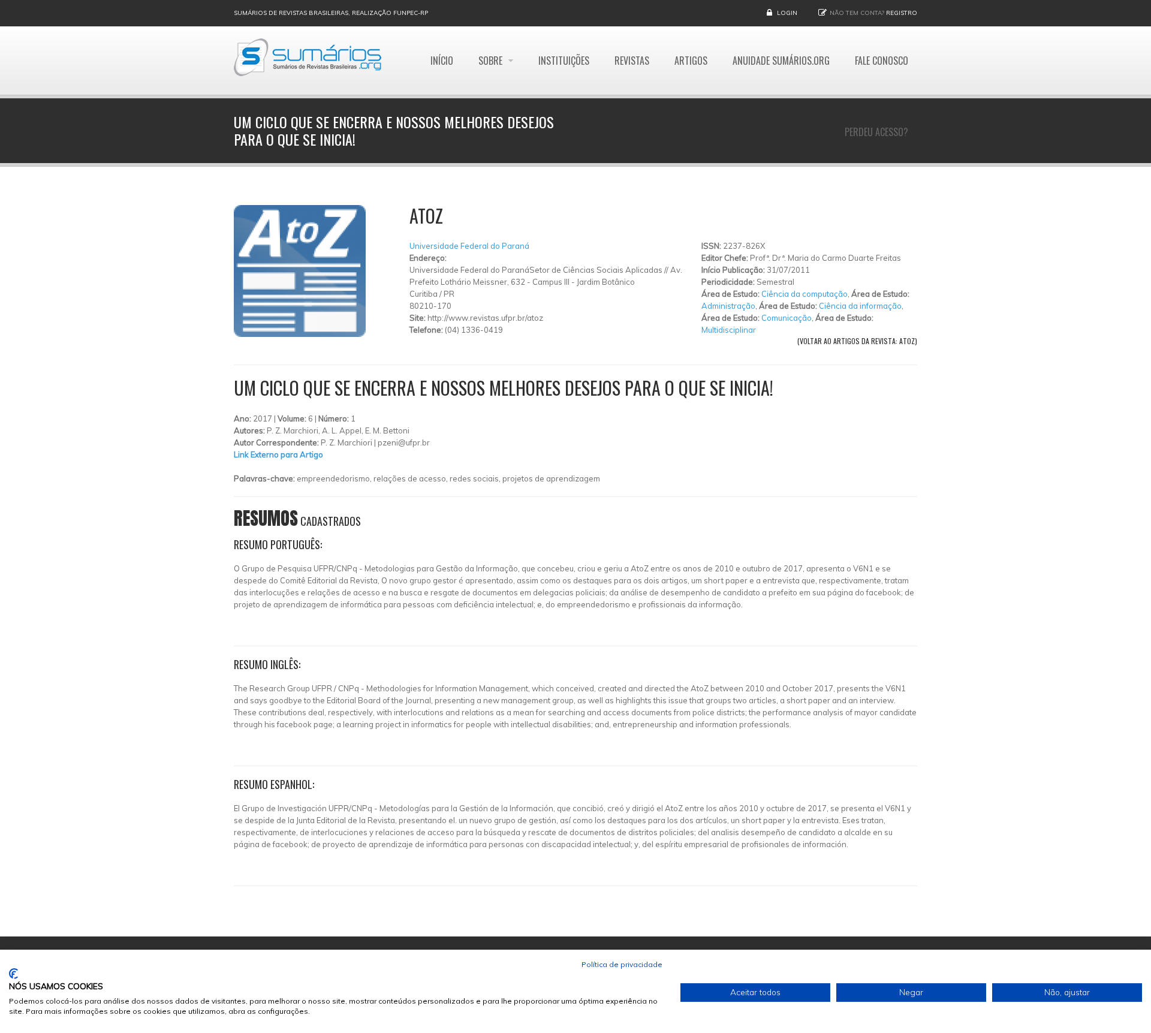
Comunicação (786, 318)
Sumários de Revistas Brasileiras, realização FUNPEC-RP (331, 13)
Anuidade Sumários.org (781, 60)
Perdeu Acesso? (876, 132)
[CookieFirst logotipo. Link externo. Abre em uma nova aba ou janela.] (13, 973)
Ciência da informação (860, 306)
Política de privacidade (621, 964)
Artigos (690, 60)
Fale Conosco (881, 60)
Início (441, 60)
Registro (901, 13)
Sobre (491, 60)
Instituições (563, 60)
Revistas (631, 60)
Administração (728, 306)
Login (787, 13)
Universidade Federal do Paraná (469, 246)
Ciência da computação (804, 294)
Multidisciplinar (728, 330)
